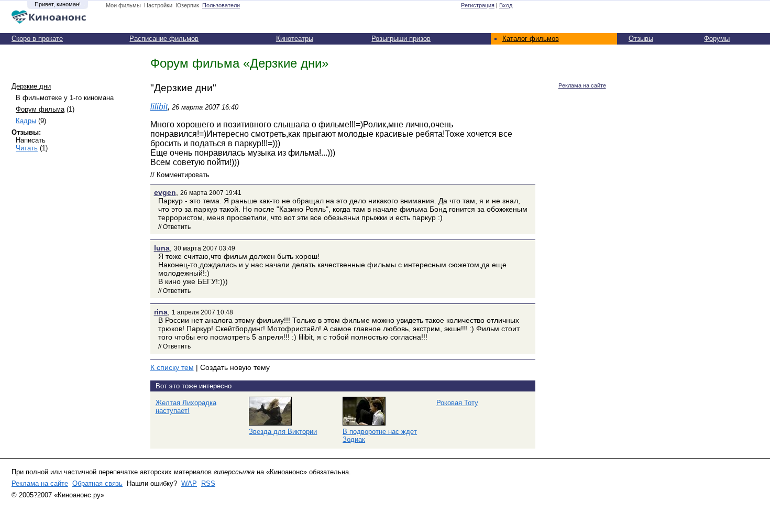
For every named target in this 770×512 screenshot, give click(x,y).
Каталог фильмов (530, 38)
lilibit (159, 106)
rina (161, 312)
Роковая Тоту (457, 403)
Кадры (26, 121)
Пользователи (221, 5)
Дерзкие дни (31, 86)
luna (162, 248)
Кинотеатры (294, 38)
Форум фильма (40, 109)
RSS (208, 483)
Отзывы (641, 38)
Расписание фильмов (164, 38)
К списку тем (172, 367)
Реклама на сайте (582, 85)
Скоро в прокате (37, 38)
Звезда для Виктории (283, 431)
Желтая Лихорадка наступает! (186, 407)
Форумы (717, 38)
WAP (189, 483)
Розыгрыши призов (401, 38)
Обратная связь (97, 483)
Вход (505, 5)
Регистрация (477, 5)
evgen (165, 192)
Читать (27, 148)
